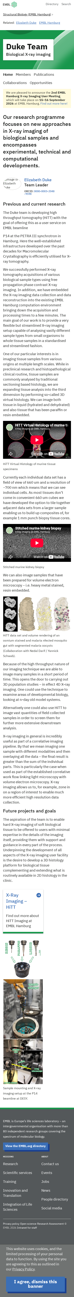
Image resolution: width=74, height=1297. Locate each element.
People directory (54, 1199)
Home (8, 74)
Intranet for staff (27, 1228)
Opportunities (41, 83)
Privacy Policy (23, 1269)
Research (10, 1164)
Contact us (50, 1164)
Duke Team (27, 47)
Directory (52, 4)
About (44, 1157)
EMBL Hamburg (49, 22)
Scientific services (17, 1173)
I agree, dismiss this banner (35, 1284)
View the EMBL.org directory (25, 1146)
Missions (8, 1157)
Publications (44, 74)
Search (66, 4)
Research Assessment (50, 1224)
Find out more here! (54, 103)
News (45, 1190)
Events (46, 1173)
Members (23, 74)
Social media (51, 1208)
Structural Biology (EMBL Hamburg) (27, 14)
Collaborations (15, 83)
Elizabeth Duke (26, 22)
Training (9, 1182)
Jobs (45, 1182)
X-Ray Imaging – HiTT (16, 901)
